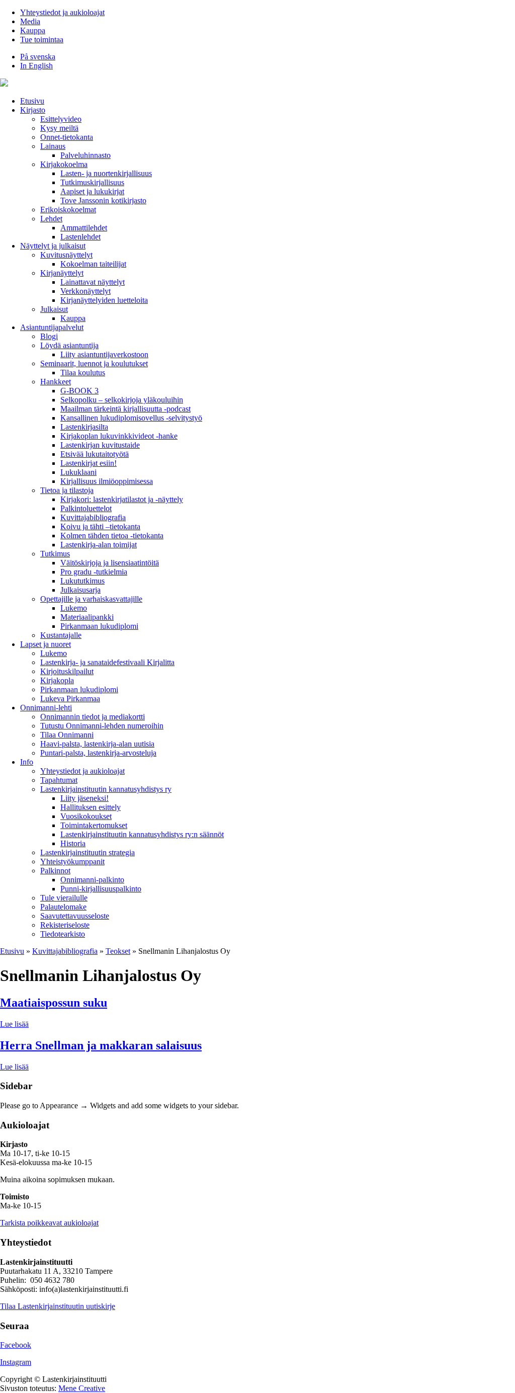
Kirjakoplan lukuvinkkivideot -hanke (119, 436)
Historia (72, 843)
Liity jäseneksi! (84, 798)
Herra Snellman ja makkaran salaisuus (101, 1045)
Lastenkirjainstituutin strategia (87, 852)
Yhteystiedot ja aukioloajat (62, 12)
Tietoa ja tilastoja (67, 490)
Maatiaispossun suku (53, 1002)
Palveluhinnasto (85, 155)
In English (36, 65)
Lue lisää (14, 1024)
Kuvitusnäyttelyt (66, 255)
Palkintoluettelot (86, 508)
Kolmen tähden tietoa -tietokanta (111, 535)
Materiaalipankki (87, 617)
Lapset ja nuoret (45, 644)
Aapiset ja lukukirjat (92, 191)
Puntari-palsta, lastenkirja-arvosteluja (98, 753)
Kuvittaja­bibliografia (93, 517)
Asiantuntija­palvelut (51, 327)
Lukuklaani (78, 472)
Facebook (15, 1345)
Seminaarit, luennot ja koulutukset (94, 363)
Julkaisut (54, 309)
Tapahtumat (58, 780)
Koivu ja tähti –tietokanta (100, 526)
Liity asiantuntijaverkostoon (104, 354)
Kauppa (32, 30)
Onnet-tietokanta (66, 137)
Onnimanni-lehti (46, 707)
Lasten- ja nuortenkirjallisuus (106, 173)
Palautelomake (63, 907)
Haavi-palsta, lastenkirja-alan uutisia (97, 744)
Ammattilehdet (83, 227)
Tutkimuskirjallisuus (92, 182)
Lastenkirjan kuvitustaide (100, 445)
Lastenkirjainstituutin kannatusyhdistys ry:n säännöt (142, 834)
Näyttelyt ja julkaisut (52, 245)
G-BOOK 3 (79, 390)
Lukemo (73, 608)
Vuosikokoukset (86, 816)
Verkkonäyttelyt (85, 291)
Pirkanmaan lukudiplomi (99, 626)
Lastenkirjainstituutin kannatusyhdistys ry (105, 789)
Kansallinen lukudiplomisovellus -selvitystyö (131, 418)
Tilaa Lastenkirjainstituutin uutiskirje (57, 1306)
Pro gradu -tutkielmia (93, 571)
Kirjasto (32, 110)
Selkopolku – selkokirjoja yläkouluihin (121, 399)
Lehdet (51, 218)
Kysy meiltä (59, 128)
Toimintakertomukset (93, 825)
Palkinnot (55, 870)
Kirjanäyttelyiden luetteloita (104, 300)
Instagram (15, 1362)
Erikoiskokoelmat (68, 209)
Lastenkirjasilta (84, 427)
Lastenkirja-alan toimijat (98, 544)
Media (30, 21)
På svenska (37, 56)
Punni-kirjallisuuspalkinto (100, 888)
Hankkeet (55, 381)
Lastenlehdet (80, 236)
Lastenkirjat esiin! (88, 463)
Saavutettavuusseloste (74, 916)
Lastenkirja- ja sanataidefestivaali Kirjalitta (107, 662)
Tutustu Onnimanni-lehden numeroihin (101, 725)
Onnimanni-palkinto (92, 879)
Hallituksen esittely (90, 807)
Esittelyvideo (60, 119)
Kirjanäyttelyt (61, 273)
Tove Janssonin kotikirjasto (103, 200)
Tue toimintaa (41, 39)
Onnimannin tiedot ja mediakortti (92, 716)
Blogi (49, 336)
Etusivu (32, 101)
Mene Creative (81, 1388)
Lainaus (52, 146)
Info (26, 762)
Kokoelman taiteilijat (93, 264)
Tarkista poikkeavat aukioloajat (49, 1222)
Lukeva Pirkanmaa (70, 698)
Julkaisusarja (80, 590)
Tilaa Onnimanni (67, 734)
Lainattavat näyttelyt (92, 282)
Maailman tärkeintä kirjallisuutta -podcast (125, 408)
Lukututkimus (82, 581)
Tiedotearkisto (62, 934)
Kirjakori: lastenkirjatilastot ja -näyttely (121, 499)
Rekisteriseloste (65, 925)
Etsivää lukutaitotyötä (94, 454)
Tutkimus (55, 553)
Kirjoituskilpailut (67, 671)
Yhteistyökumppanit (72, 861)
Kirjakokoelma (64, 164)
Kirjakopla (57, 680)
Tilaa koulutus (82, 372)
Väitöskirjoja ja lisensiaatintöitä (109, 562)
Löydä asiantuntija (69, 345)
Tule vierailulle (64, 897)
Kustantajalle (60, 635)
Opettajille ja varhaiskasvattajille (91, 599)
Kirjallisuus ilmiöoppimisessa (106, 481)
